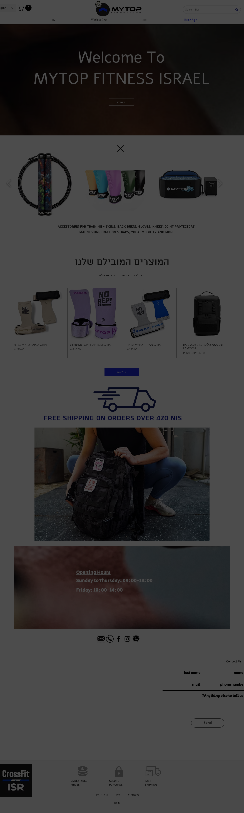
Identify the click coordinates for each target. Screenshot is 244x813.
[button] (181, 357)
